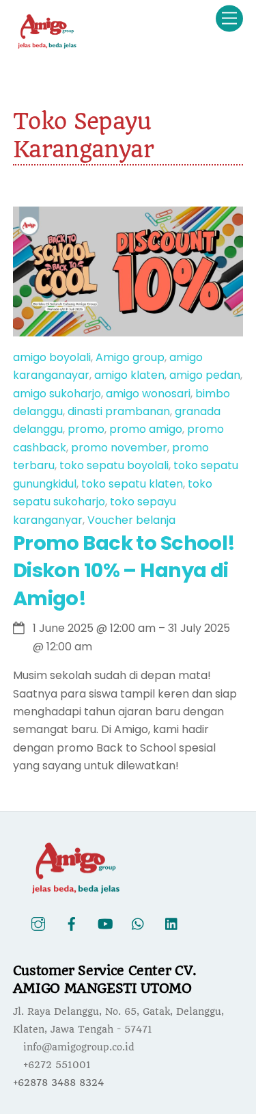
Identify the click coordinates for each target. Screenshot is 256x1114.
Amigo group (130, 357)
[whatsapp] (138, 924)
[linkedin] (172, 924)
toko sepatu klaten (132, 484)
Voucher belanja (131, 520)
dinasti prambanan (119, 411)
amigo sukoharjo (57, 393)
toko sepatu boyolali (114, 465)
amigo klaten (129, 375)
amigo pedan (204, 375)
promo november (119, 447)
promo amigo (145, 429)
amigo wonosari (148, 393)
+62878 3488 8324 (58, 1082)
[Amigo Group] (47, 44)
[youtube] (105, 924)
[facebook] (71, 924)
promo (86, 429)
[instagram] (38, 924)
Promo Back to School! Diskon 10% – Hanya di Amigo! (124, 570)
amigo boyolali (52, 357)
